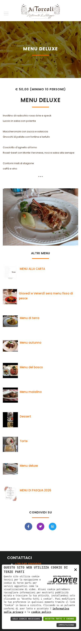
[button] (5, 12)
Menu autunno (30, 343)
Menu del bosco (31, 367)
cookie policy (41, 612)
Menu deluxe (29, 466)
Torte (24, 441)
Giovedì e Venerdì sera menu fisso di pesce (46, 295)
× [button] (75, 569)
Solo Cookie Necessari (26, 619)
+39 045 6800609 (28, 564)
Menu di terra (29, 318)
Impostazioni (66, 625)
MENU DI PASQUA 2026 (35, 490)
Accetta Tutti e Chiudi (59, 619)
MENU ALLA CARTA (32, 269)
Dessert (25, 416)
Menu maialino (31, 392)
